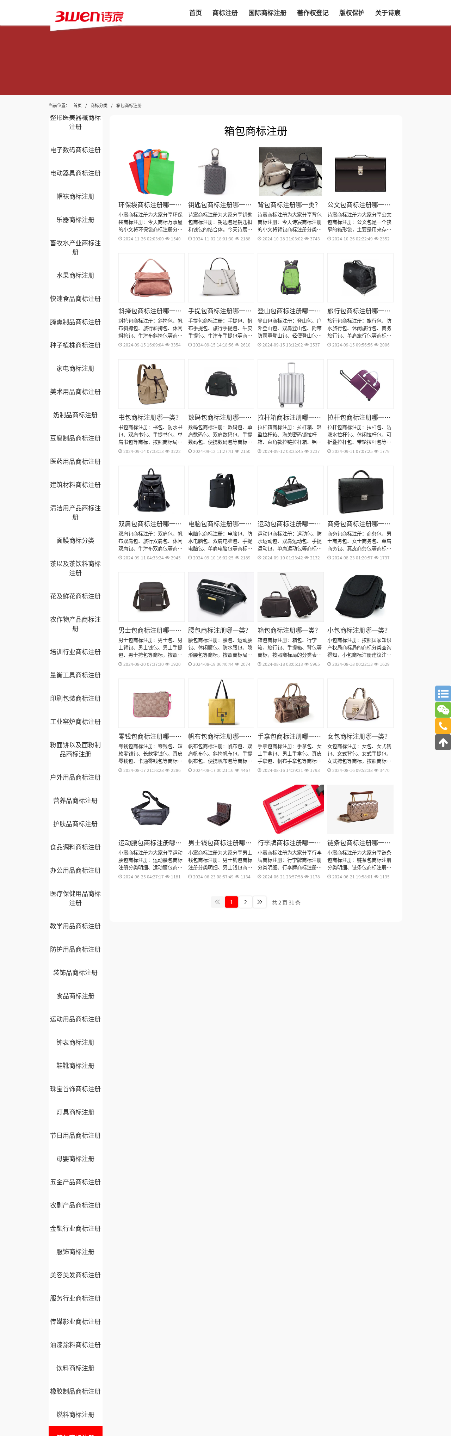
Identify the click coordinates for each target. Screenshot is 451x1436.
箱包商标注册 (129, 105)
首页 (77, 105)
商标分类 (99, 105)
